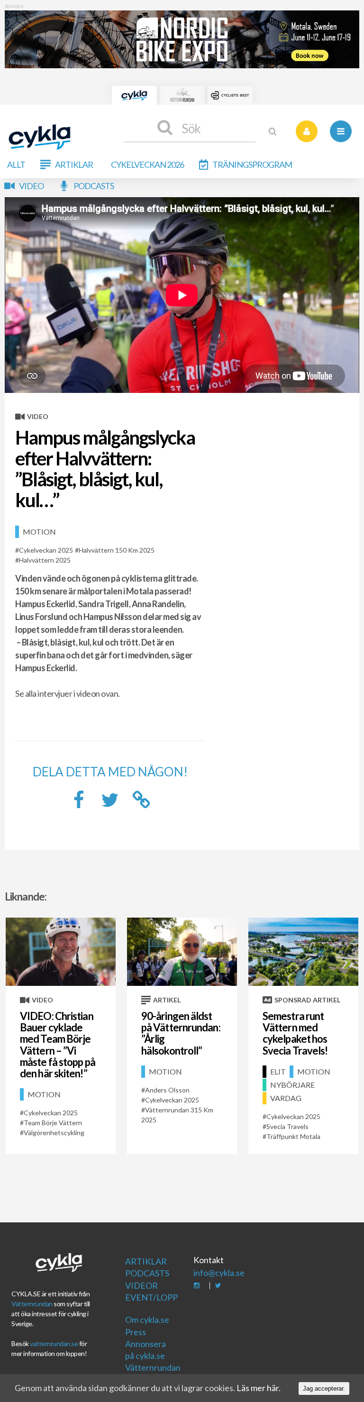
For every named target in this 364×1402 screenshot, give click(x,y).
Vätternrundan (32, 1304)
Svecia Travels (287, 1126)
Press (135, 1332)
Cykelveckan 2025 (46, 550)
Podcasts (93, 186)
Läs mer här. (259, 1388)
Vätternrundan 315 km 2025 (177, 1115)
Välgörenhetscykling (54, 1133)
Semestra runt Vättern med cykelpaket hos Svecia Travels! (295, 1033)
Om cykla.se (147, 1319)
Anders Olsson (167, 1090)
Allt (16, 164)
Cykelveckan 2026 (147, 164)
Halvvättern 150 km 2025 (117, 550)
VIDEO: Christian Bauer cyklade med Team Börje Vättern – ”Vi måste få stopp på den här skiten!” (57, 1045)
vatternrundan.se (54, 1343)
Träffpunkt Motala (293, 1136)
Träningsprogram (252, 164)
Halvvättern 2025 (45, 560)
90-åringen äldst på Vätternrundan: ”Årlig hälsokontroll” (180, 1033)
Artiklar (74, 164)
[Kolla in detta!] (109, 802)
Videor (141, 1285)
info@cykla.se (219, 1272)
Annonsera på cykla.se (145, 1349)
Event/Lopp (148, 1297)
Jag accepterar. (324, 1388)
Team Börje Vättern (53, 1123)
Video (31, 186)
